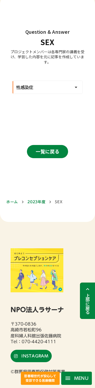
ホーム (12, 202)
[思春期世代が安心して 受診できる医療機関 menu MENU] (47, 2)
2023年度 (36, 202)
